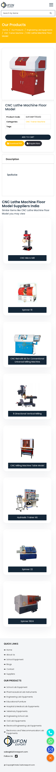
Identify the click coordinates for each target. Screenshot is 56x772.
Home (5, 30)
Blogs (9, 664)
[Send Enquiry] (50, 749)
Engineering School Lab (17, 716)
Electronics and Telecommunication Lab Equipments (25, 732)
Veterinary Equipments (17, 711)
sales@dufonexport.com (16, 751)
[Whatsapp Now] (50, 741)
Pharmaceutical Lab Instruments (22, 692)
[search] (51, 13)
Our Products (17, 30)
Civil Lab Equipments (16, 721)
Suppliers (11, 674)
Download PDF (15, 143)
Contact (10, 669)
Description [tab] (12, 159)
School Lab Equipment (17, 687)
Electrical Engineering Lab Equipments (24, 725)
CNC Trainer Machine (13, 33)
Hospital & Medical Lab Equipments (23, 706)
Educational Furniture (16, 701)
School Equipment (15, 659)
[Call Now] (50, 732)
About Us (11, 654)
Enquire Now (34, 143)
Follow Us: (8, 756)
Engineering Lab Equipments (39, 30)
